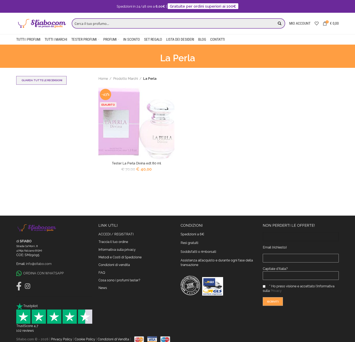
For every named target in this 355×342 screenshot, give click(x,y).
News (102, 288)
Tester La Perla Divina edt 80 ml (136, 163)
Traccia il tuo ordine (113, 242)
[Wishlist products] (316, 23)
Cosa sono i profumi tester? (119, 280)
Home (103, 79)
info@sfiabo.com (39, 264)
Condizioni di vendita (114, 265)
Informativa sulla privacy (117, 250)
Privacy (276, 291)
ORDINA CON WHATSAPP (43, 273)
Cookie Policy (85, 339)
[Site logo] (42, 23)
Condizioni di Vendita (113, 339)
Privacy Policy (61, 339)
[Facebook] (19, 286)
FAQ (101, 273)
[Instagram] (27, 286)
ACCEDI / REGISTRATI (116, 234)
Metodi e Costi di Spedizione (120, 257)
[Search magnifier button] (280, 23)
